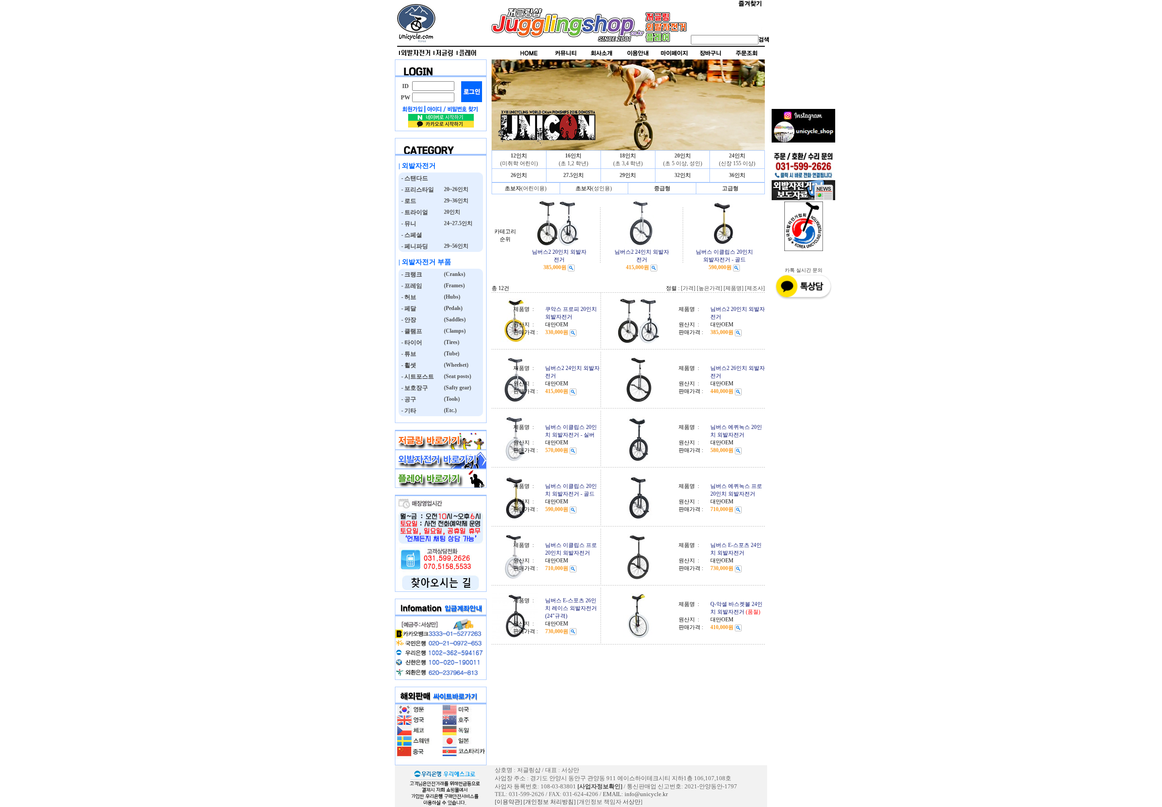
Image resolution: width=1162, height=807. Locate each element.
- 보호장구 (413, 387)
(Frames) (454, 285)
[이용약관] (508, 801)
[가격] (688, 288)
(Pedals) (453, 308)
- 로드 (407, 200)
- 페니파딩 (413, 246)
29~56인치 (455, 246)
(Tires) (451, 342)
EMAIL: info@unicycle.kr (635, 794)
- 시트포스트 (416, 376)
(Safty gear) (457, 387)
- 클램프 (410, 331)
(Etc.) (450, 410)
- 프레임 (410, 285)
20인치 (451, 212)
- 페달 (407, 308)
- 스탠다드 (413, 178)
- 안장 (407, 319)
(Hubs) (451, 297)
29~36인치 (455, 200)
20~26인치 (455, 189)
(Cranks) (454, 274)
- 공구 (407, 399)
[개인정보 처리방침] (549, 801)
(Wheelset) (455, 365)
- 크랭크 (410, 274)
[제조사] (755, 288)
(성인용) (594, 188)
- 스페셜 (410, 234)
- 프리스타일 (416, 189)
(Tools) (451, 399)
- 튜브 (407, 353)
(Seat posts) (457, 376)
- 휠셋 (407, 365)
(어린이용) (526, 188)
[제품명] (733, 288)
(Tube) (451, 353)
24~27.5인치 (458, 223)
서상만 (631, 801)
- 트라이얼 (413, 212)
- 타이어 (410, 342)
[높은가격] (709, 288)
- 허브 (407, 297)
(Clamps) (454, 331)
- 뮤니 (407, 223)
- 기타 (407, 410)
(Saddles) (454, 319)
